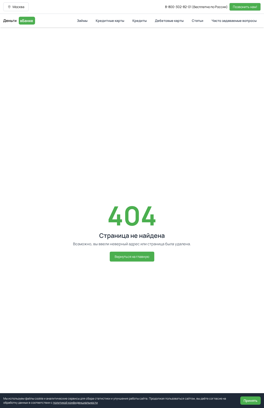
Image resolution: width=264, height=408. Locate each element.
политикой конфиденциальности (75, 402)
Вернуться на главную (132, 256)
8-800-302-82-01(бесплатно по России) (196, 7)
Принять (250, 400)
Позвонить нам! (245, 7)
